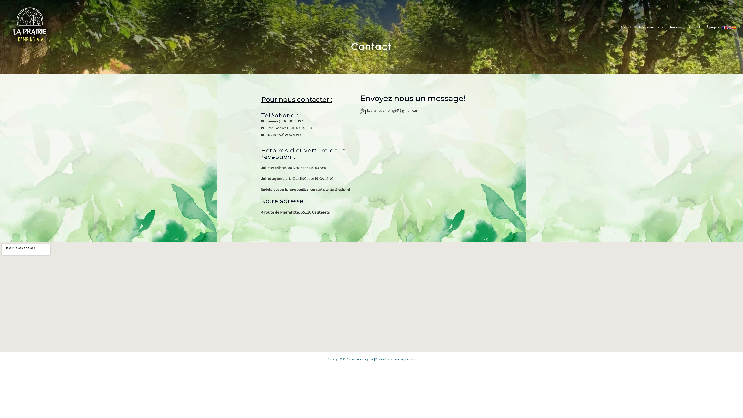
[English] (729, 27)
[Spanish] (734, 27)
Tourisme (676, 27)
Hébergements (648, 27)
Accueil (626, 27)
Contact (694, 27)
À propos (713, 27)
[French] (724, 27)
